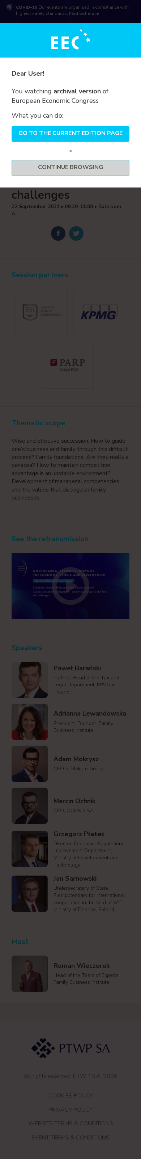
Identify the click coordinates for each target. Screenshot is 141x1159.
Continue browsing (70, 167)
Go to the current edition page (70, 133)
